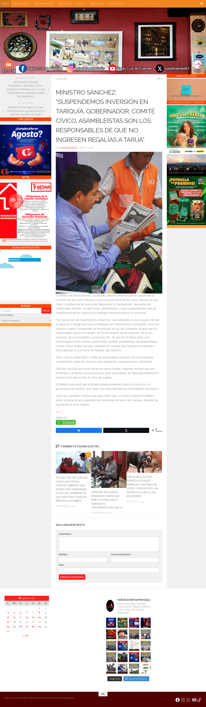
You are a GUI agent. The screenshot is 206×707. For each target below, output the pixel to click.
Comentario (65, 534)
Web (61, 565)
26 (20, 626)
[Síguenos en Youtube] (194, 700)
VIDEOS (79, 3)
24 (7, 626)
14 (33, 617)
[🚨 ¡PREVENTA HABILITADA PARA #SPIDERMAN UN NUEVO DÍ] (146, 623)
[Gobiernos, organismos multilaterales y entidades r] (134, 669)
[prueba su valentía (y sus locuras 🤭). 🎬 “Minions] (146, 669)
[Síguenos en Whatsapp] (188, 700)
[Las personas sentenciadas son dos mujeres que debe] (111, 657)
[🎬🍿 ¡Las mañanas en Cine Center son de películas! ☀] (123, 646)
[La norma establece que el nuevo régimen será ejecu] (146, 657)
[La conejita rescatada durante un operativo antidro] (123, 669)
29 (39, 626)
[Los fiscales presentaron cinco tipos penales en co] (123, 634)
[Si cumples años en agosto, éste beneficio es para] (111, 623)
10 (8, 617)
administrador (69, 148)
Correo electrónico (121, 554)
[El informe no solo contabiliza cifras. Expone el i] (134, 634)
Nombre (63, 554)
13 (27, 617)
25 (14, 626)
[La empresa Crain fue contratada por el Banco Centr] (111, 646)
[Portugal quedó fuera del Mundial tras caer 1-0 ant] (111, 634)
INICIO (5, 3)
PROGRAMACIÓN (44, 3)
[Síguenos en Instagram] (183, 700)
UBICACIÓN (64, 3)
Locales (61, 78)
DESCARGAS (97, 3)
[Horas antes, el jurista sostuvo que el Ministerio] (146, 634)
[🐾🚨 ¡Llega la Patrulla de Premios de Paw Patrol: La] (123, 623)
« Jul (25, 635)
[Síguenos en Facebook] (178, 700)
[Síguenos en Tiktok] (199, 700)
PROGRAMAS (20, 3)
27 (26, 626)
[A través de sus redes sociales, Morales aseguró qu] (123, 657)
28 (33, 626)
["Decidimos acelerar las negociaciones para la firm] (146, 646)
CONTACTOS (115, 3)
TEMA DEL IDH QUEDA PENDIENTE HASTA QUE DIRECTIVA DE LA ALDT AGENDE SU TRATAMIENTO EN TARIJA (106, 500)
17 (8, 622)
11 (14, 617)
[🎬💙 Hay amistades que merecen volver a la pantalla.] (134, 623)
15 (39, 617)
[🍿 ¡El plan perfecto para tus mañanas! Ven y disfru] (134, 657)
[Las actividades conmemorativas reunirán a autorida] (134, 646)
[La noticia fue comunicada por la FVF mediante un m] (111, 669)
